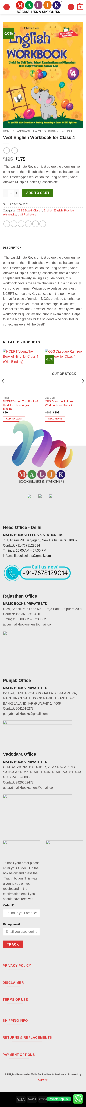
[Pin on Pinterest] (35, 223)
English (66, 131)
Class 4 (37, 210)
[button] (6, 7)
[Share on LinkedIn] (42, 223)
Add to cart (38, 193)
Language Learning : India (35, 131)
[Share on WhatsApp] (6, 223)
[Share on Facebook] (14, 223)
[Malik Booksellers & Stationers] (39, 7)
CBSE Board (24, 210)
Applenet (43, 1079)
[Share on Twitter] (21, 223)
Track (13, 944)
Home (7, 131)
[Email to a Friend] (28, 223)
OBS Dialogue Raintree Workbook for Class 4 (59, 403)
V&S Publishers (27, 214)
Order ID (8, 905)
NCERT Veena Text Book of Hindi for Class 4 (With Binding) (20, 405)
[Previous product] (14, 150)
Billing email (11, 924)
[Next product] (6, 150)
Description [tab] (12, 247)
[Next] (82, 389)
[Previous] (3, 389)
